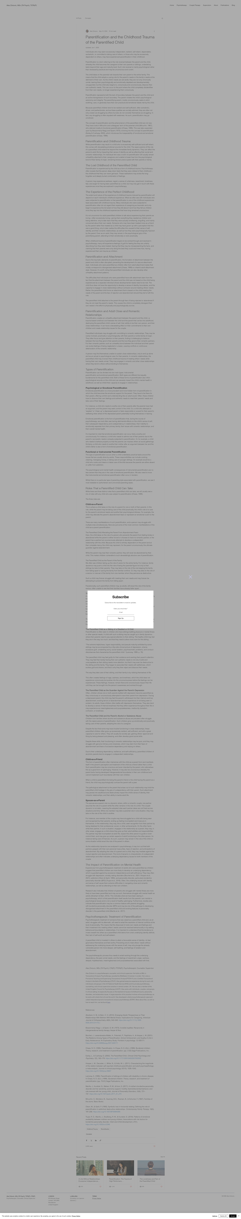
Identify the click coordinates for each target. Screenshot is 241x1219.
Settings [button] (214, 1216)
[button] (190, 577)
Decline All (223, 1216)
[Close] (239, 1215)
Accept (233, 1216)
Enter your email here (120, 608)
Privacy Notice (76, 1216)
